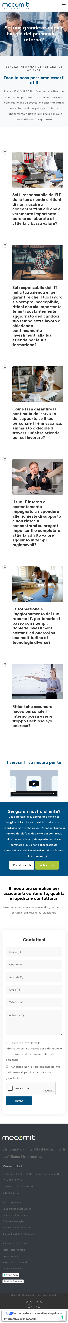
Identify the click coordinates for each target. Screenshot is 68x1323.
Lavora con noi (10, 1256)
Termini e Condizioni (13, 1281)
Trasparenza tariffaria (12, 1268)
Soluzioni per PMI (11, 1202)
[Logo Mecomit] (15, 5)
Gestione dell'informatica (15, 1215)
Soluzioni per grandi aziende (16, 1208)
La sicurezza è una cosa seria (17, 1227)
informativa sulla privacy (21, 1048)
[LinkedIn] (39, 1304)
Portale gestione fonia (13, 1249)
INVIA (19, 1101)
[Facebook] (29, 1304)
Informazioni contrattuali (14, 1262)
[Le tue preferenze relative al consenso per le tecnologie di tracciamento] (62, 1317)
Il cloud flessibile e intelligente (18, 1233)
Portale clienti (22, 865)
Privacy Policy (12, 1275)
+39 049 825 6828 (12, 1180)
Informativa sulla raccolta (20, 1319)
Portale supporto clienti (14, 1243)
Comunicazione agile (13, 1221)
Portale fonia (46, 865)
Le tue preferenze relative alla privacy (37, 1313)
